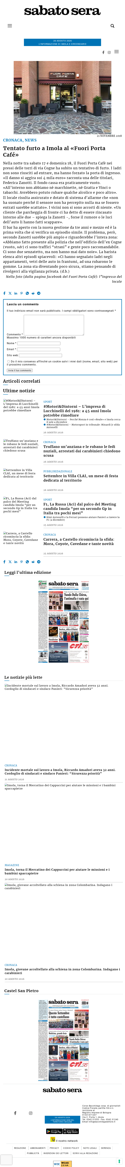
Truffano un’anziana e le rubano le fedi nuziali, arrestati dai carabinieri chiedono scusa (81, 451)
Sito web (12, 355)
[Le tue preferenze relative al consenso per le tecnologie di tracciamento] (119, 1161)
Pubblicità (33, 1153)
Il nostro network (66, 1140)
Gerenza (106, 1148)
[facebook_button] (103, 52)
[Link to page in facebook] (15, 1113)
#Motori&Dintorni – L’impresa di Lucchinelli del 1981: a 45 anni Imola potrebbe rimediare (77, 411)
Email (11, 349)
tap (116, 51)
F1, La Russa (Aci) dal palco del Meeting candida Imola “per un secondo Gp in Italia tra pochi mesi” (79, 508)
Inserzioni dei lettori (56, 1153)
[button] (107, 24)
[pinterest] (21, 293)
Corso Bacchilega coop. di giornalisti (101, 1106)
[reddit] (33, 293)
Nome (11, 343)
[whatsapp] (27, 293)
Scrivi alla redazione (85, 1153)
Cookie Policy (71, 1148)
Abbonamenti (38, 1148)
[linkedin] (15, 293)
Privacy (55, 1148)
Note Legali (90, 1148)
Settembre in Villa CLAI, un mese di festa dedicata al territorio (80, 478)
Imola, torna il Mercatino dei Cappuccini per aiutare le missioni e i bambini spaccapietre (57, 871)
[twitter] (10, 293)
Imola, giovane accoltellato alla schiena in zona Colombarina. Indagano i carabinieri (62, 971)
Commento (15, 334)
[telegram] (38, 293)
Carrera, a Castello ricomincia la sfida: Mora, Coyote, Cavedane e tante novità (78, 541)
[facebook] (4, 293)
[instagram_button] (109, 52)
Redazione (20, 1148)
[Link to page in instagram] (31, 1113)
